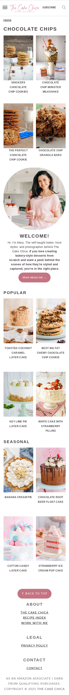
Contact (35, 668)
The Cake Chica (34, 612)
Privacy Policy (34, 645)
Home (7, 20)
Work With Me (34, 623)
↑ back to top (34, 593)
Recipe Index (34, 617)
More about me (33, 277)
